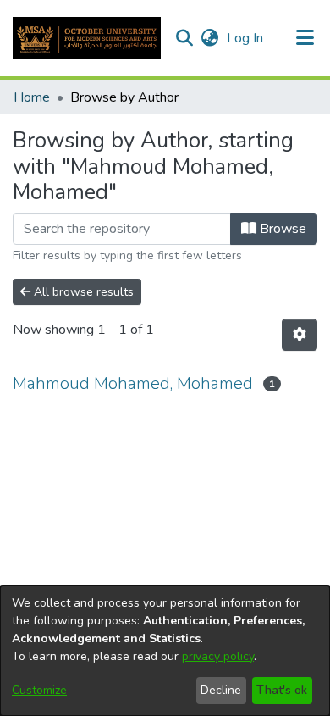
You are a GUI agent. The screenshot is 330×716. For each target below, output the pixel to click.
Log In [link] (246, 38)
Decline (221, 690)
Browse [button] (281, 228)
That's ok (281, 690)
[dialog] (165, 651)
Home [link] (32, 97)
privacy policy (218, 656)
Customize (39, 690)
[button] (87, 38)
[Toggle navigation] (305, 38)
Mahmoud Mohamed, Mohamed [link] (133, 383)
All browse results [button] (82, 292)
